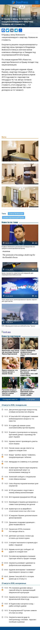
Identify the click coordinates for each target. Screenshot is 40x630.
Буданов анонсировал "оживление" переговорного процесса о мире (20, 570)
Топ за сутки (30, 399)
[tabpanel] (20, 513)
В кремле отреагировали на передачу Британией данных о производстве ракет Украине (20, 434)
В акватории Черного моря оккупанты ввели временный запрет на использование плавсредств (20, 469)
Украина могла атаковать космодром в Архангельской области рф (20, 598)
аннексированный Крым (13, 217)
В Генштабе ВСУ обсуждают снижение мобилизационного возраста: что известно (20, 418)
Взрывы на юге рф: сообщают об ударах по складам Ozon (20, 550)
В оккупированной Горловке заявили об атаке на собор (20, 611)
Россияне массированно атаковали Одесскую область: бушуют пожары (20, 557)
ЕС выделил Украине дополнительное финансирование (20, 516)
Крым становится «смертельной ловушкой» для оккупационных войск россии (20, 263)
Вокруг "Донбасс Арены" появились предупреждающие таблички (20, 456)
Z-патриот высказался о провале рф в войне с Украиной (20, 543)
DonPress (22, 2)
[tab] (10, 399)
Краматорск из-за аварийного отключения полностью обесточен (20, 509)
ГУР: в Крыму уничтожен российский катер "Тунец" (20, 315)
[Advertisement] (20, 113)
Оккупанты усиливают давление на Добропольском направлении (20, 564)
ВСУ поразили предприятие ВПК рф (20, 497)
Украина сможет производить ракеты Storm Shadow (20, 442)
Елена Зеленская (16, 213)
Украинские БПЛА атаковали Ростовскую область (20, 530)
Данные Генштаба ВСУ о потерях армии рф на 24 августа (20, 577)
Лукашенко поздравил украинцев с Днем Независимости (20, 523)
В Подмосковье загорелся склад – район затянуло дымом (20, 605)
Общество (36, 5)
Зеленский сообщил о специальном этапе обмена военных (20, 477)
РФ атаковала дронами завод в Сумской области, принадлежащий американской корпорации (20, 590)
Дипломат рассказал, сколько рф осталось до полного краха (20, 537)
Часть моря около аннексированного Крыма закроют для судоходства (20, 289)
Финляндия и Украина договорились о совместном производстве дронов (20, 503)
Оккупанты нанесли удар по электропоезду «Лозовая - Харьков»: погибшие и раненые (20, 619)
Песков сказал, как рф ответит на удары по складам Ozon (20, 449)
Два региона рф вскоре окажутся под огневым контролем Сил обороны (20, 410)
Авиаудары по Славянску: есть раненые (20, 462)
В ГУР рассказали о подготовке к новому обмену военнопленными (20, 491)
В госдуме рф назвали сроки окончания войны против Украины (20, 426)
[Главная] (13, 2)
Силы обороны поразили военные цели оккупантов (20, 484)
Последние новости (10, 399)
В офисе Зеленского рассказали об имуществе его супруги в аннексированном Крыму (20, 237)
